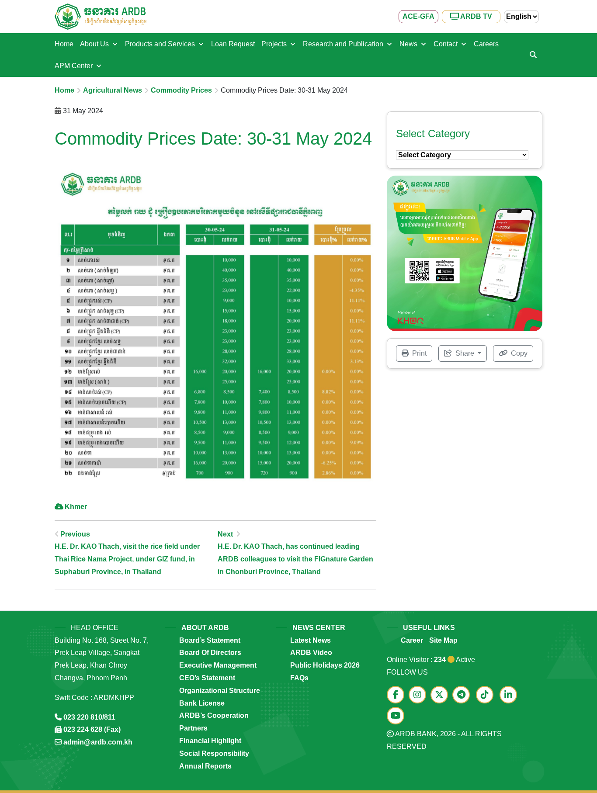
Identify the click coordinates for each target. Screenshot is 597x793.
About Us (94, 44)
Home (64, 44)
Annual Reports (205, 766)
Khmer (76, 506)
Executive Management (218, 665)
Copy (518, 353)
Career (412, 640)
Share (465, 353)
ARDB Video (311, 652)
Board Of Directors (210, 652)
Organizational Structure (219, 690)
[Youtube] (398, 716)
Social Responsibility (214, 753)
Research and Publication (343, 44)
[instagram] (419, 695)
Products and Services (160, 44)
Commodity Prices (181, 90)
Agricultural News (112, 90)
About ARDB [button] (205, 627)
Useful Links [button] (429, 627)
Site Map (443, 640)
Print (418, 353)
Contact (446, 44)
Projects (274, 44)
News (408, 44)
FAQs (299, 678)
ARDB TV (475, 16)
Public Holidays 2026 (325, 665)
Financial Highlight (210, 741)
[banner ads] (464, 252)
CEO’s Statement (207, 678)
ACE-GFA (418, 16)
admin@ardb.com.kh (97, 742)
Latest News (310, 640)
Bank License (202, 703)
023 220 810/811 (89, 717)
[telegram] (463, 695)
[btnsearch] (533, 55)
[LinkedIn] (510, 695)
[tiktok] (487, 695)
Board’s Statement (209, 640)
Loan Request (233, 44)
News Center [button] (318, 627)
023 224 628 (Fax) (92, 729)
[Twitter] (441, 695)
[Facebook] (398, 695)
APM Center (74, 65)
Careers (486, 44)
